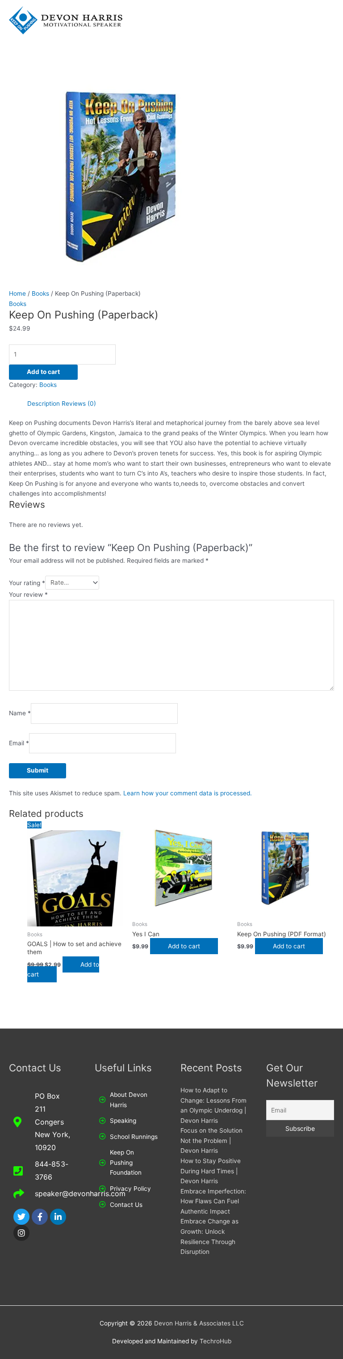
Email (19, 743)
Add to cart (43, 371)
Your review (28, 594)
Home (17, 293)
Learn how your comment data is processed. (187, 793)
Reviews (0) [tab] (79, 403)
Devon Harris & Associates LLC (199, 1323)
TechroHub (215, 1341)
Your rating (27, 582)
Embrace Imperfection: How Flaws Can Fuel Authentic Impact (213, 1201)
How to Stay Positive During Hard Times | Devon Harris (210, 1171)
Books (40, 293)
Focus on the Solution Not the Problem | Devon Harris (211, 1140)
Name (20, 713)
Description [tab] (43, 403)
